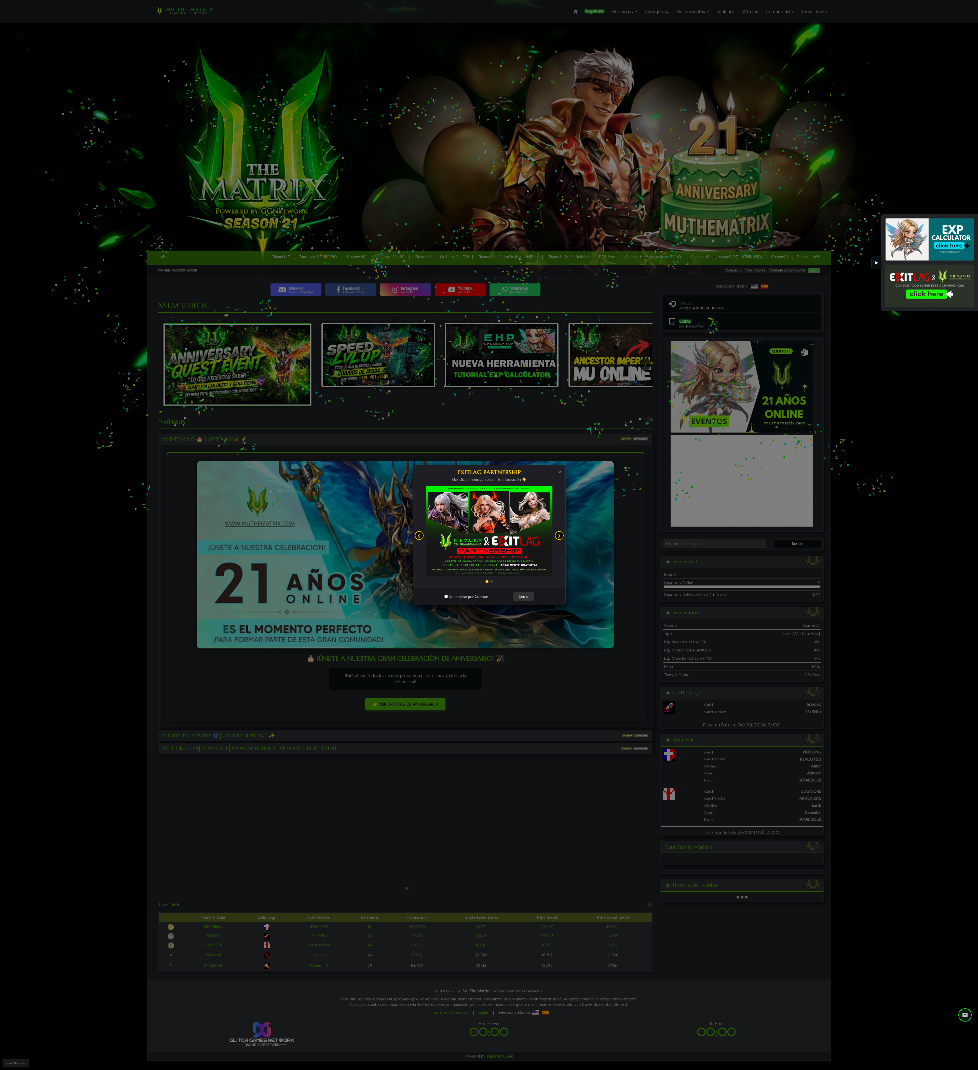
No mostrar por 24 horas (468, 551)
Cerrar (524, 551)
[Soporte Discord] (965, 1015)
